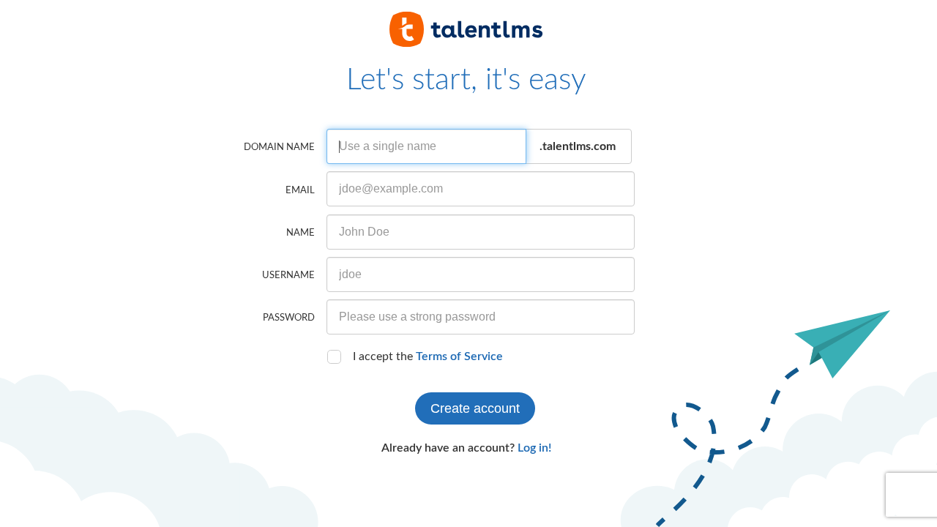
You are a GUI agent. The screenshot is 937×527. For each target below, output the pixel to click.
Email (300, 190)
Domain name (279, 147)
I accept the (428, 356)
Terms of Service (459, 356)
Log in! (534, 448)
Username (288, 275)
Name (300, 233)
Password (289, 318)
